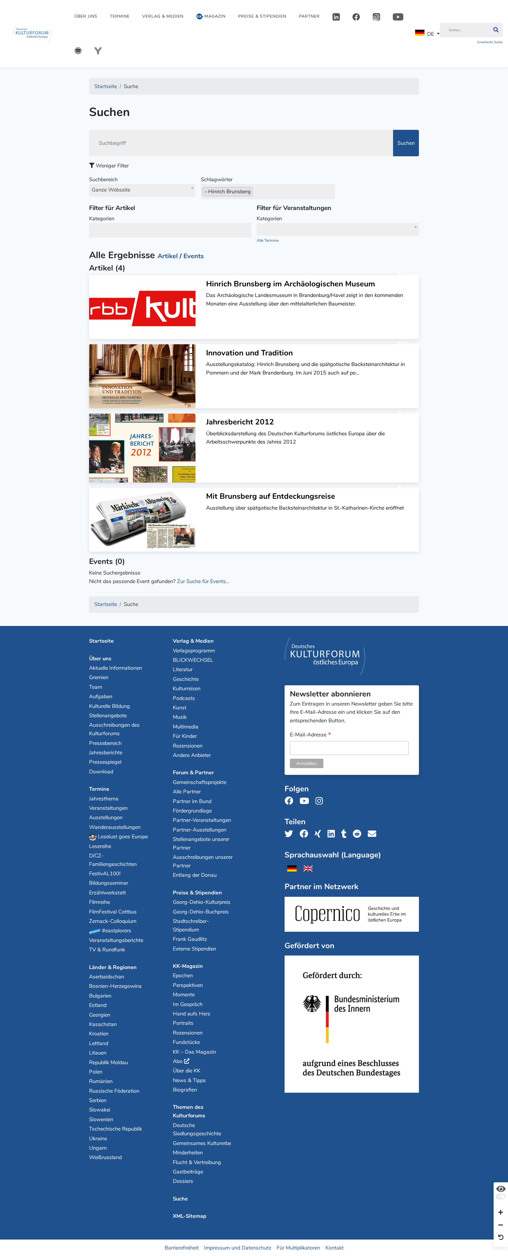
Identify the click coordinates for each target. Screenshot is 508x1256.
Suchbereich (109, 184)
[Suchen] (496, 30)
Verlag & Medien (162, 16)
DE (430, 34)
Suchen (406, 143)
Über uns (85, 16)
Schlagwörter (217, 179)
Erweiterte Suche (490, 42)
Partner (309, 16)
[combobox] (142, 190)
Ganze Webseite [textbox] (111, 189)
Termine (120, 16)
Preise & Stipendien (262, 16)
